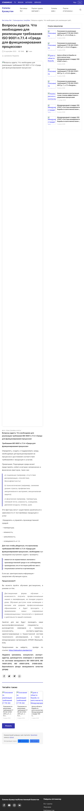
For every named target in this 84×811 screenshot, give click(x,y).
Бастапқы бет (7, 20)
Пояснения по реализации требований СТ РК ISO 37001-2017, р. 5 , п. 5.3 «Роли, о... (68, 33)
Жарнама (47, 807)
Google (35, 741)
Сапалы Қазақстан (7, 10)
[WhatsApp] (19, 676)
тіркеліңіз (34, 735)
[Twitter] (9, 676)
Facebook (24, 741)
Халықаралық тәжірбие (21, 20)
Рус (80, 2)
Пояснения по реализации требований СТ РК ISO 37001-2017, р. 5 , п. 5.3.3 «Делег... (68, 71)
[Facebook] (4, 676)
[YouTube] (9, 805)
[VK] (19, 805)
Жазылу (8, 726)
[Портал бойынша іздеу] (80, 9)
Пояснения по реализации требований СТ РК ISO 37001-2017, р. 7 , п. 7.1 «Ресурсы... (68, 83)
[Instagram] (14, 805)
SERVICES (37, 2)
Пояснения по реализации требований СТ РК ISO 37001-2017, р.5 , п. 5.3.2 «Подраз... (68, 45)
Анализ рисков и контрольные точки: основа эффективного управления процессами (68, 95)
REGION (20, 2)
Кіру (74, 2)
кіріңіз (12, 737)
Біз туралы (48, 804)
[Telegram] (14, 676)
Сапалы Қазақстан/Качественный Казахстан (20, 799)
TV (15, 2)
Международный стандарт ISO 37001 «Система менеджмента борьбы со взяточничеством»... (68, 107)
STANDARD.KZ (7, 2)
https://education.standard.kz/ (20, 650)
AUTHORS (28, 2)
